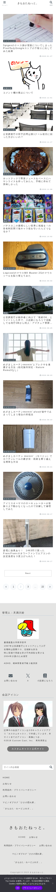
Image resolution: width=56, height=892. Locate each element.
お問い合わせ (9, 796)
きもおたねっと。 (28, 3)
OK (17, 888)
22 (42, 587)
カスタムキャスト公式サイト (28, 749)
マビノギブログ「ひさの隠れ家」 (19, 802)
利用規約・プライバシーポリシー (19, 790)
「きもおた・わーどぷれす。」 (18, 808)
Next (28, 573)
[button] (51, 767)
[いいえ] (52, 883)
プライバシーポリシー (32, 888)
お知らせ (7, 784)
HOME (6, 777)
